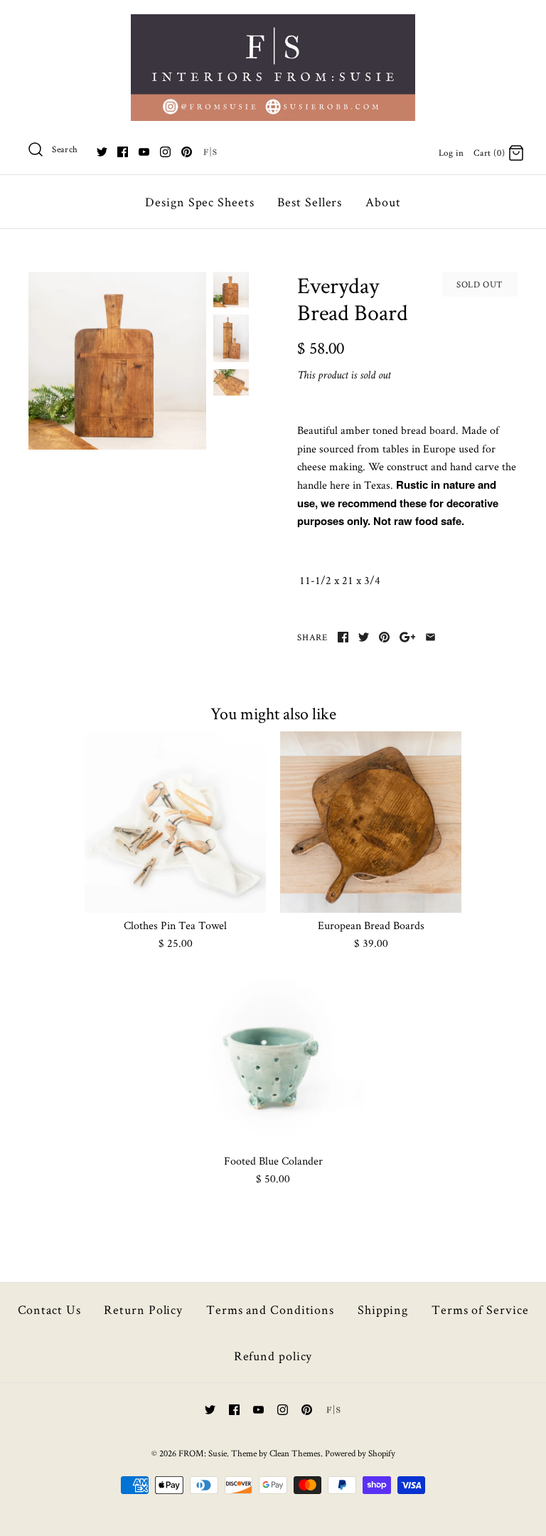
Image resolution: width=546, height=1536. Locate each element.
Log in (451, 153)
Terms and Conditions (270, 1309)
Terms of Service (480, 1309)
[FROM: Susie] (273, 23)
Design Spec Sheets (199, 202)
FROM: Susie (202, 1453)
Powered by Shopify (360, 1453)
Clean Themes (295, 1453)
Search (65, 149)
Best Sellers (309, 202)
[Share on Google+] (408, 637)
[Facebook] (122, 152)
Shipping (383, 1309)
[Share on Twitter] (363, 637)
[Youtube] (144, 152)
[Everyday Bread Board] (117, 361)
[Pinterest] (186, 152)
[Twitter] (102, 152)
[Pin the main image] (384, 637)
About (383, 202)
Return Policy (143, 1309)
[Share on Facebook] (343, 637)
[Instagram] (165, 152)
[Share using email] (430, 637)
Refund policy (273, 1355)
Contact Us (49, 1309)
